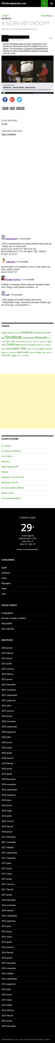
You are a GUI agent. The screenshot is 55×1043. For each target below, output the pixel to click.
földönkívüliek (21, 341)
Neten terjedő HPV (10, 467)
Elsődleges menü (51, 3)
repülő (32, 352)
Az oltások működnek (11, 451)
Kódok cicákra (7, 493)
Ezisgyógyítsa (7, 613)
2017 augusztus (8, 858)
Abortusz (5, 462)
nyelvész (13, 352)
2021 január (6, 716)
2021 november (8, 690)
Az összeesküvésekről (11, 498)
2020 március (7, 758)
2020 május (6, 748)
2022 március (7, 669)
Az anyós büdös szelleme (12, 488)
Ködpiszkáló (6, 624)
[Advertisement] (27, 401)
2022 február (7, 674)
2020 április (6, 753)
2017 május (6, 874)
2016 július (6, 926)
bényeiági (16, 333)
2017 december (8, 837)
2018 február (7, 827)
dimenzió (37, 333)
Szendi (20, 108)
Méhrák (4, 472)
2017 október (7, 848)
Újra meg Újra (7, 629)
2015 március (7, 1010)
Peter (14, 29)
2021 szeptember (9, 695)
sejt (5, 108)
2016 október (7, 911)
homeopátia (31, 345)
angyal (4, 333)
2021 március (7, 711)
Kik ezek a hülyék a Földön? (13, 618)
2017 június (6, 869)
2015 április (6, 1005)
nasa (7, 352)
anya (10, 333)
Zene (3, 594)
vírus (19, 355)
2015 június (6, 995)
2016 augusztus (8, 921)
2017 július (6, 863)
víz (23, 355)
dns (43, 333)
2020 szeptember (9, 727)
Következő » (47, 16)
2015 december (8, 963)
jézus (43, 345)
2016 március (7, 947)
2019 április (6, 774)
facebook (13, 337)
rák (44, 353)
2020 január (6, 769)
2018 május (6, 811)
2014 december (8, 1026)
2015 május (6, 1000)
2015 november (8, 968)
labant (9, 349)
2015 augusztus (8, 984)
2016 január (6, 958)
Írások (4, 578)
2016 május (6, 937)
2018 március (7, 821)
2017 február (7, 890)
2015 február (7, 1016)
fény (9, 341)
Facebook (6, 19)
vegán (14, 355)
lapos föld (19, 348)
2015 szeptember (9, 979)
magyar (41, 349)
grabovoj (43, 341)
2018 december (8, 779)
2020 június (6, 743)
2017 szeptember (9, 853)
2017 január (6, 895)
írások (26, 355)
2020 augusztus (8, 732)
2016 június (6, 932)
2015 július (6, 989)
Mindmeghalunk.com (13, 3)
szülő (3, 356)
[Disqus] (27, 186)
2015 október (7, 974)
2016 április (6, 942)
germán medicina (33, 341)
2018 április (6, 816)
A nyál (9, 122)
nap (3, 352)
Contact (47, 1039)
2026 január (6, 648)
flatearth (41, 337)
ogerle (20, 352)
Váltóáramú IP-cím (9, 483)
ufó (8, 355)
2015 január (6, 1021)
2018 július (6, 800)
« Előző (5, 16)
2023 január (6, 658)
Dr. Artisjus (6, 446)
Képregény (6, 583)
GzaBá (10, 344)
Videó (4, 589)
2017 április (6, 879)
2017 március (7, 884)
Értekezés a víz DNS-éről (12, 477)
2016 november (8, 905)
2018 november (8, 785)
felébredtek (28, 338)
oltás (26, 352)
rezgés (39, 352)
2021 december (8, 685)
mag (35, 349)
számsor (48, 352)
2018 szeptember (9, 790)
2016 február (7, 953)
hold (23, 345)
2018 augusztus (8, 795)
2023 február (7, 653)
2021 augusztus (8, 701)
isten (39, 345)
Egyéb (4, 568)
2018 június (6, 806)
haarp (18, 344)
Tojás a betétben (11, 133)
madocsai (30, 349)
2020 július (6, 737)
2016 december (8, 900)
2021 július (6, 706)
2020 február (7, 764)
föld (13, 342)
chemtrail (26, 332)
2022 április (6, 664)
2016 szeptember (9, 916)
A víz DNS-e (6, 456)
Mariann (48, 349)
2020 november (8, 722)
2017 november (8, 842)
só (13, 108)
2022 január (6, 680)
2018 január (6, 832)
